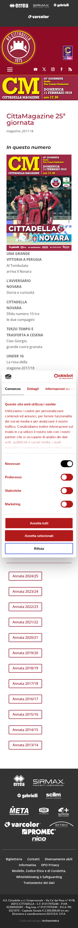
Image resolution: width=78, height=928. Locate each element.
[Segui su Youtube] (35, 69)
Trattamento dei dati (39, 883)
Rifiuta (39, 548)
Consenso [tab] (13, 388)
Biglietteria (14, 859)
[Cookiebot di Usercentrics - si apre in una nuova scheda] (55, 377)
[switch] (67, 477)
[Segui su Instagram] (52, 69)
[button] (39, 87)
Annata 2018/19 (25, 668)
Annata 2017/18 (25, 683)
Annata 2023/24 (25, 591)
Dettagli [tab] (33, 388)
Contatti (34, 859)
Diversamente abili (58, 859)
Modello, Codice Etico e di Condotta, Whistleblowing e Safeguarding (39, 874)
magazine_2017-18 (19, 131)
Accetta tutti (39, 523)
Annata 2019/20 (25, 653)
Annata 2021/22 (25, 622)
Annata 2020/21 (25, 637)
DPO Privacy (50, 865)
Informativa (28, 865)
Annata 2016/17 (25, 699)
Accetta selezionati (39, 536)
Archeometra (50, 921)
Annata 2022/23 (25, 606)
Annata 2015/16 (25, 714)
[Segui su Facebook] (61, 69)
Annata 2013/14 (25, 745)
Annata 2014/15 (25, 729)
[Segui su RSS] (70, 69)
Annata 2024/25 (25, 576)
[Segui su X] (44, 69)
